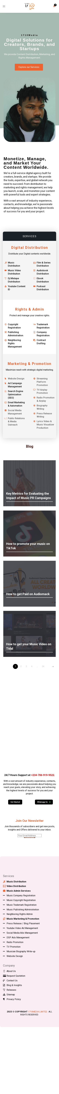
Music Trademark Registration (22, 905)
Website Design (15, 956)
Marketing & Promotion (29, 364)
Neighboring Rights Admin (20, 914)
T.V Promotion (13, 946)
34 (43, 666)
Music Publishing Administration (23, 909)
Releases (11, 990)
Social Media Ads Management (22, 932)
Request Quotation (16, 975)
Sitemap (11, 994)
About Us (11, 971)
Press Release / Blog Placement (23, 923)
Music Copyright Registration (21, 900)
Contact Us (12, 980)
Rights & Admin (29, 309)
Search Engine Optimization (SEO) (15, 394)
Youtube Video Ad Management (22, 928)
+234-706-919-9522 (42, 775)
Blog (29, 446)
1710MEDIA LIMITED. (37, 1011)
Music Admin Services (19, 890)
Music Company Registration (21, 895)
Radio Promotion (15, 942)
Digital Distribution (29, 248)
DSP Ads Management (18, 937)
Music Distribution (16, 881)
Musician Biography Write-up (21, 951)
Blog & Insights (14, 985)
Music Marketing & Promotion (23, 918)
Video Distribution (16, 886)
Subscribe (29, 837)
